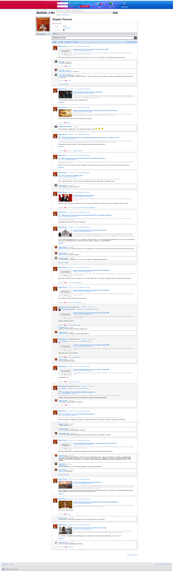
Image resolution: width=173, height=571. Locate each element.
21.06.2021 (70, 287)
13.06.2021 (70, 440)
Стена (54, 42)
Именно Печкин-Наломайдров (88, 207)
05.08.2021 (70, 155)
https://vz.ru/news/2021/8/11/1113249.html (83, 111)
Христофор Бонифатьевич (66, 71)
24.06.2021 (70, 212)
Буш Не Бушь (76, 381)
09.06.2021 (70, 479)
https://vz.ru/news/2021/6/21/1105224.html (67, 393)
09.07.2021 (70, 172)
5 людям (68, 514)
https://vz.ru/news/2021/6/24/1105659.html (67, 216)
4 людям (68, 122)
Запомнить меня (75, 3)
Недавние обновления (132, 41)
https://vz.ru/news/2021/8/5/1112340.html (67, 159)
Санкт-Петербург (67, 28)
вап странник (77, 207)
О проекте (157, 564)
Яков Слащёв (62, 254)
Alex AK (68, 405)
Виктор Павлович (77, 282)
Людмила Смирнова (77, 150)
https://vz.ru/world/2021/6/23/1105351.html (83, 231)
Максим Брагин (63, 248)
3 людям (69, 66)
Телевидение (5, 564)
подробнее (61, 102)
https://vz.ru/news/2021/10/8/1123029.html (82, 50)
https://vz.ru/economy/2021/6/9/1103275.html (83, 483)
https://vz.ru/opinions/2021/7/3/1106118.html (83, 196)
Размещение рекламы (165, 564)
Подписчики (41, 34)
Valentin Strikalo (76, 325)
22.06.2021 (70, 267)
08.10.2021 (70, 46)
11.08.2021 (70, 107)
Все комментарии (63, 84)
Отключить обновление (132, 554)
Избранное (68, 42)
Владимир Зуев (63, 333)
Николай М (62, 457)
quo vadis (61, 76)
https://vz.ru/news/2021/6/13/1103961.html (82, 444)
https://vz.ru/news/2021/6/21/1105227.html (82, 271)
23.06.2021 (70, 227)
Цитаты (76, 42)
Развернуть (55, 33)
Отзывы (61, 42)
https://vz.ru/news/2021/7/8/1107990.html (67, 176)
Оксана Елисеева (77, 302)
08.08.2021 (70, 134)
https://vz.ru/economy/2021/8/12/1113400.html (84, 93)
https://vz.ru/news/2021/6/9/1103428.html (82, 503)
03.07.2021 (70, 192)
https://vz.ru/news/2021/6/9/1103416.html (82, 529)
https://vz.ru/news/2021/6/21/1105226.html (82, 346)
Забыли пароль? (85, 3)
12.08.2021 (70, 88)
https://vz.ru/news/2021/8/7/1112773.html (67, 138)
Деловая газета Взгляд (84, 46)
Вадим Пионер (76, 357)
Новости (11, 564)
